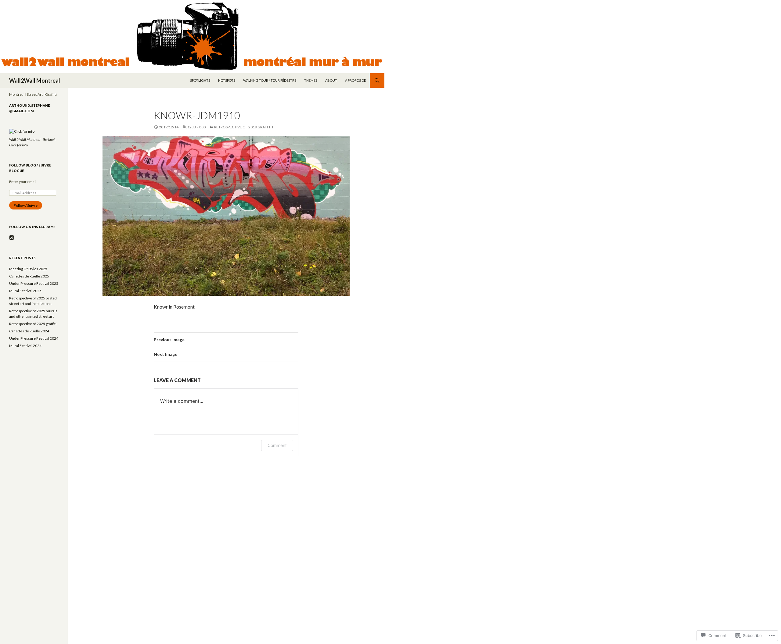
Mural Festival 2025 (25, 290)
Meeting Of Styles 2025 (28, 269)
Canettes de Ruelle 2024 (29, 331)
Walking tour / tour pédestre (269, 80)
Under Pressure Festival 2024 (33, 338)
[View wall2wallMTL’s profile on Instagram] (11, 237)
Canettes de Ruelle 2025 (29, 276)
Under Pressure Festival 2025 (33, 283)
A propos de (355, 80)
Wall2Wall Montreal (34, 80)
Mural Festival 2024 (25, 345)
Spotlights (200, 80)
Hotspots (226, 80)
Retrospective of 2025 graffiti (32, 323)
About (331, 80)
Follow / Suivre (26, 205)
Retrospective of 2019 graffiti (243, 127)
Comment (277, 445)
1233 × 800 (196, 127)
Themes (310, 80)
